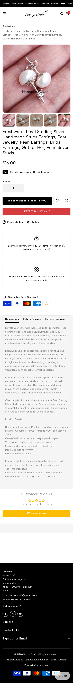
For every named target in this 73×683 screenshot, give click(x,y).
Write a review (36, 513)
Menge (7, 181)
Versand (62, 659)
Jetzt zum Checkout (36, 211)
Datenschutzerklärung (37, 659)
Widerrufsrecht (15, 659)
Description (12, 319)
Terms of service (55, 319)
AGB (53, 659)
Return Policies (32, 319)
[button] (57, 201)
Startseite (8, 26)
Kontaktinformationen (36, 665)
